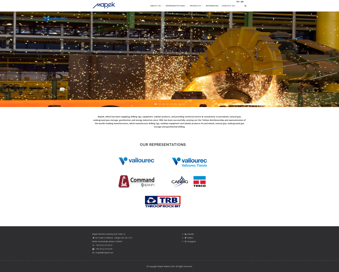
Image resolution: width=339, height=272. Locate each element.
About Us (155, 6)
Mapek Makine (163, 266)
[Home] (104, 5)
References (212, 6)
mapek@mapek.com (104, 252)
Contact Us (228, 6)
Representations (175, 6)
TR (237, 1)
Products (195, 6)
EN (242, 1)
